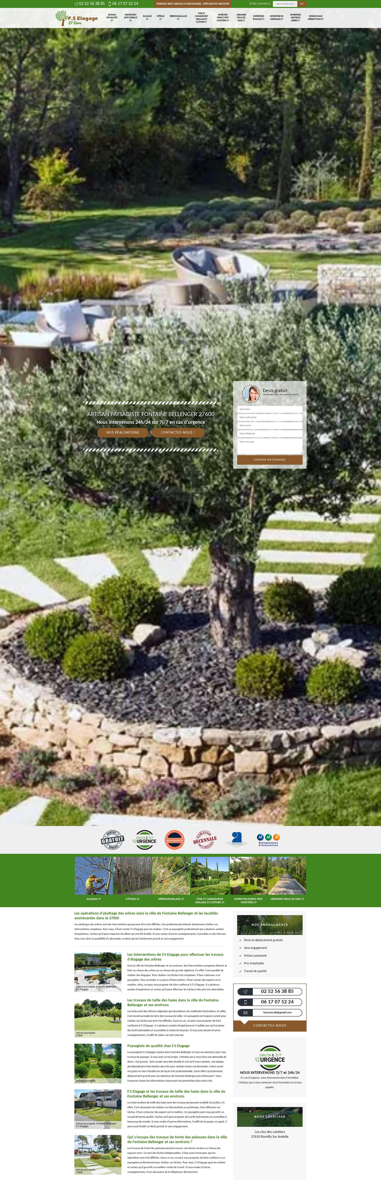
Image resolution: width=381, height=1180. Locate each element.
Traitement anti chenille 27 (130, 18)
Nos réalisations (123, 433)
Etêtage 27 (160, 17)
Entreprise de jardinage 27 (276, 17)
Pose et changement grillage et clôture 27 (201, 18)
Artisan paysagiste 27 (112, 18)
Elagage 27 (147, 17)
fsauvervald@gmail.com (277, 1012)
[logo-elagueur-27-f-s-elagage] (76, 18)
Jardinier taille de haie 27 (241, 18)
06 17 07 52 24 (125, 4)
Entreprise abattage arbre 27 (295, 18)
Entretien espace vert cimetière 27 (223, 18)
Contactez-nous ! (178, 433)
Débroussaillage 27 (178, 17)
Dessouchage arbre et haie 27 (316, 17)
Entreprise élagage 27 (258, 17)
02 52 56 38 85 (92, 4)
